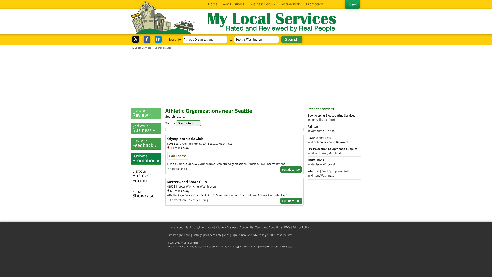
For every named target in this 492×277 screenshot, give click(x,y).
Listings (197, 235)
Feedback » (144, 143)
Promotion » (145, 158)
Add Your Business (226, 227)
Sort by (170, 123)
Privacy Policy (300, 227)
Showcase (143, 194)
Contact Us (246, 227)
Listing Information (202, 227)
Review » (141, 113)
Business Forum (141, 176)
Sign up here (239, 235)
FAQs (287, 227)
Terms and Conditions (268, 227)
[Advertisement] (246, 78)
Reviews (185, 235)
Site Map (173, 235)
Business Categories (216, 235)
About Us (182, 227)
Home (171, 227)
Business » (143, 128)
